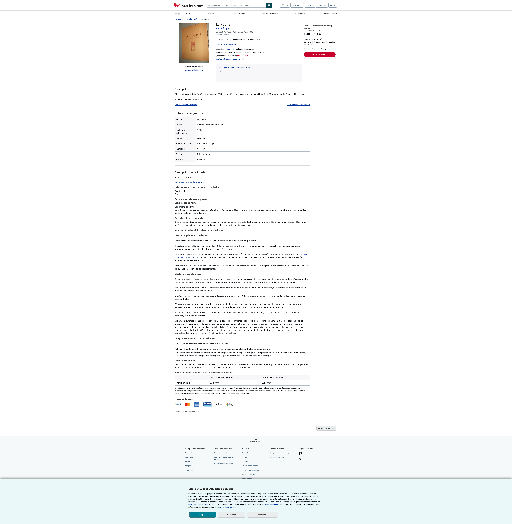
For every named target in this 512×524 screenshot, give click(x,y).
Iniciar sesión (297, 5)
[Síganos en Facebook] (300, 453)
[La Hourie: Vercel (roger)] (194, 43)
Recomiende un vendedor (223, 464)
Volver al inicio (256, 441)
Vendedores (300, 13)
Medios (245, 457)
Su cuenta (310, 5)
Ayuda (332, 5)
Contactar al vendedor (186, 104)
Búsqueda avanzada (183, 13)
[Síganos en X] (300, 459)
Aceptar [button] (202, 514)
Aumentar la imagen (194, 70)
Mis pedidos (189, 466)
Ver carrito (189, 470)
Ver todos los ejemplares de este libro (235, 67)
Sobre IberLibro (247, 453)
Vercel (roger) (191, 19)
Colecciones (212, 13)
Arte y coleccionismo (270, 13)
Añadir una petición (326, 428)
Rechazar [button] (231, 514)
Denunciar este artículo (298, 104)
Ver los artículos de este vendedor (230, 59)
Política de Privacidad (250, 466)
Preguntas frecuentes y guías (281, 453)
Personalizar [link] (262, 514)
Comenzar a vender (329, 13)
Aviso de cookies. (272, 504)
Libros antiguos (239, 13)
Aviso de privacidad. (227, 507)
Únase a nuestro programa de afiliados (225, 458)
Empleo (245, 461)
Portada (178, 19)
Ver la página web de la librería (190, 181)
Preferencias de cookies (198, 504)
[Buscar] (269, 5)
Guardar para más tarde (226, 44)
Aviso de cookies (248, 474)
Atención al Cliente (277, 457)
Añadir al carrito (320, 54)
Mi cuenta (189, 461)
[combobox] (236, 5)
